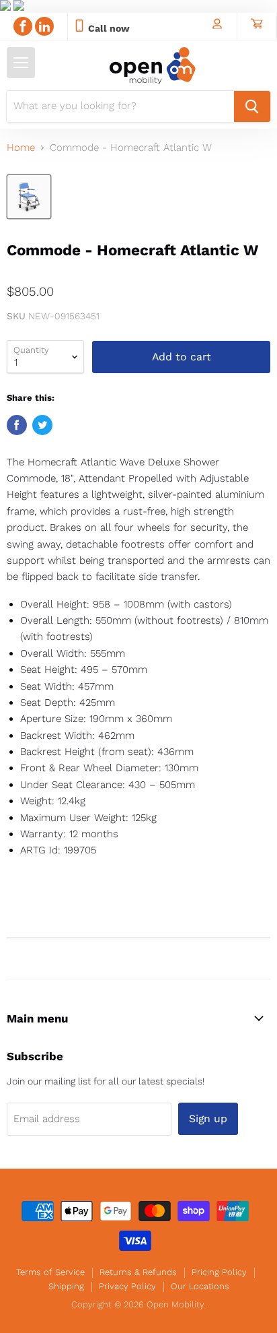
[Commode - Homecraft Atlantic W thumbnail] (28, 196)
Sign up (208, 1118)
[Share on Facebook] (17, 425)
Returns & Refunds (138, 1272)
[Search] (252, 106)
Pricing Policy (219, 1272)
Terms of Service (50, 1272)
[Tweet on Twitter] (42, 425)
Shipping (66, 1286)
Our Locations (200, 1286)
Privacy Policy (127, 1286)
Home (21, 148)
